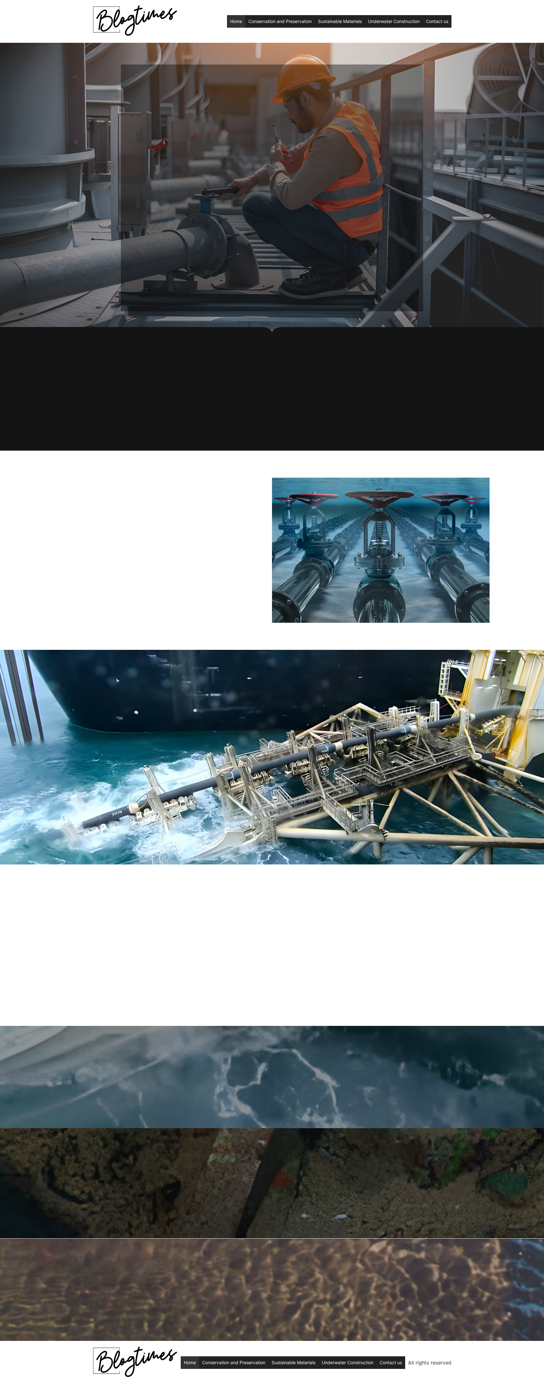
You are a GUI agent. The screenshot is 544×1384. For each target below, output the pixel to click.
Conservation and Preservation (280, 21)
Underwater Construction (394, 21)
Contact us (437, 21)
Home (236, 21)
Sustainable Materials (340, 21)
